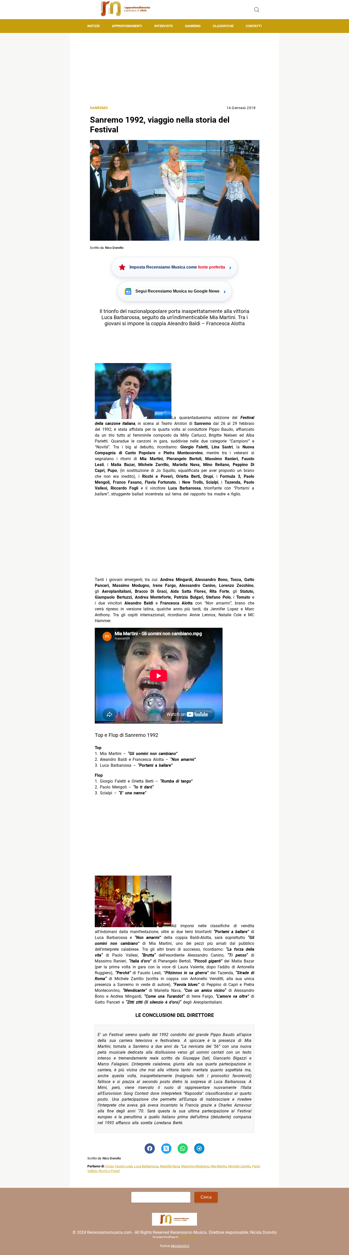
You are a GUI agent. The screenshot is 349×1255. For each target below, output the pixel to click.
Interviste (163, 26)
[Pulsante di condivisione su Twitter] (166, 1148)
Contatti (254, 26)
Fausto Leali (123, 1166)
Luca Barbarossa (146, 1166)
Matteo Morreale (188, 1237)
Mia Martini (219, 1166)
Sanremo (193, 26)
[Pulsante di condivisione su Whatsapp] (183, 1148)
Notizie (93, 26)
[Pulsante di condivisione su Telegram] (199, 1148)
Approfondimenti (127, 26)
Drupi (109, 1166)
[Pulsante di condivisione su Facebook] (150, 1148)
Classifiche (223, 26)
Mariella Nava (170, 1166)
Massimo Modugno (195, 1166)
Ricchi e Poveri (109, 1171)
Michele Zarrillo (239, 1166)
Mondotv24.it (180, 1246)
